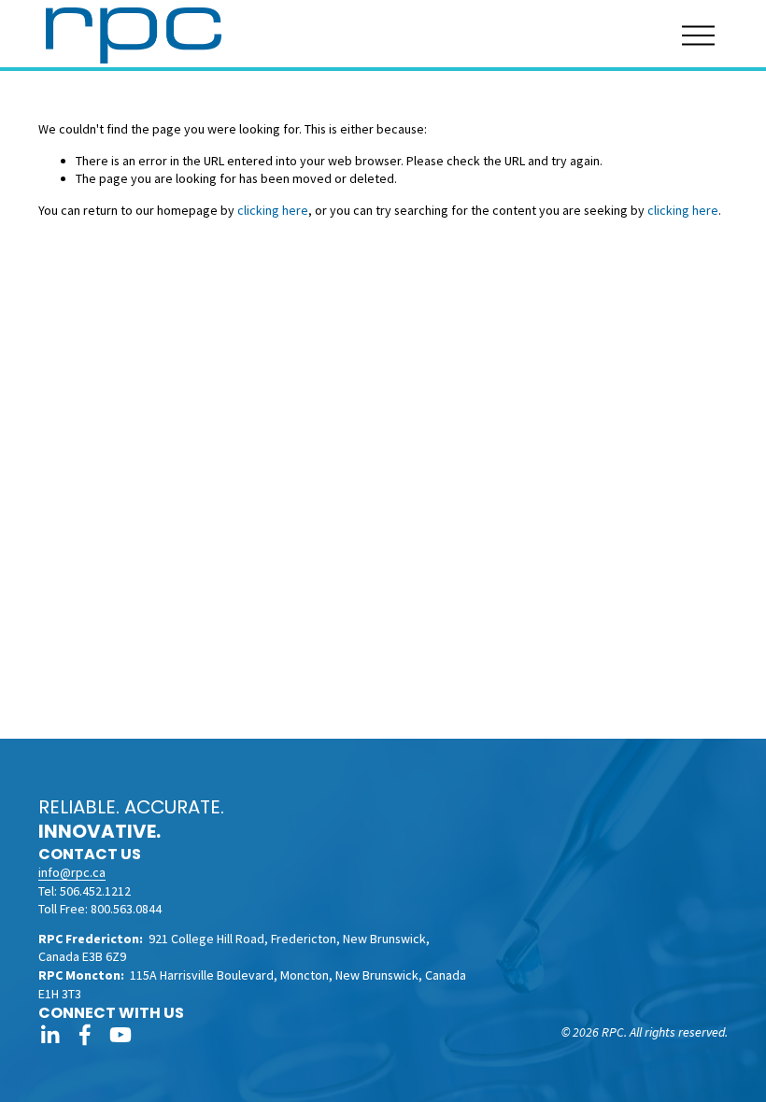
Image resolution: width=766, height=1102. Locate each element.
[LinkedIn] (49, 1035)
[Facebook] (85, 1035)
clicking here (272, 210)
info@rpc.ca (72, 872)
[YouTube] (120, 1035)
